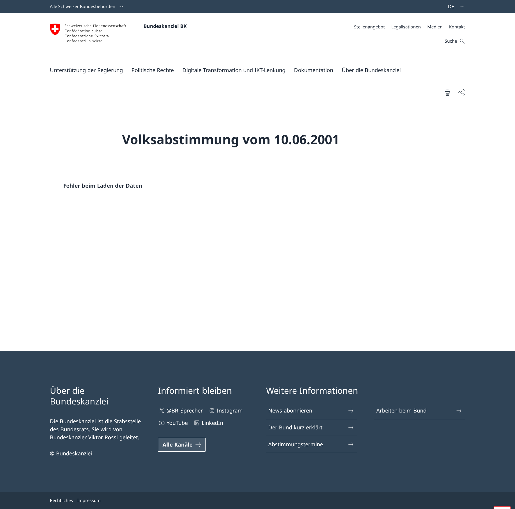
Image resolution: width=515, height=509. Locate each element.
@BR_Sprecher (185, 410)
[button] (86, 70)
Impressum (89, 500)
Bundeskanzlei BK (165, 26)
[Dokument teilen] (461, 92)
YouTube (177, 422)
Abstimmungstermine (295, 444)
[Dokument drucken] (447, 92)
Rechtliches (61, 500)
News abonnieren (290, 410)
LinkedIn (212, 422)
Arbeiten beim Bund (401, 410)
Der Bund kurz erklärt (295, 427)
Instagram (230, 410)
